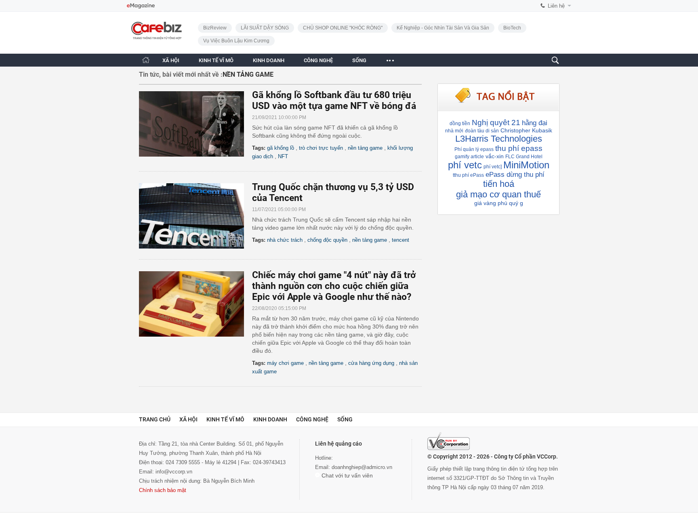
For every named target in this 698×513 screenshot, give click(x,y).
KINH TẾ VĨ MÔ (216, 60)
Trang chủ (154, 419)
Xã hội (188, 419)
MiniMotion (526, 164)
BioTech (512, 28)
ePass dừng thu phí (515, 174)
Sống (345, 419)
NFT (283, 156)
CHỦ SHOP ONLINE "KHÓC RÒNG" (343, 28)
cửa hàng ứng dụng (371, 363)
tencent (400, 240)
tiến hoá (498, 184)
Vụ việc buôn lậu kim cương (236, 41)
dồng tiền (460, 123)
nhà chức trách (285, 240)
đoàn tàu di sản (482, 131)
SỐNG (359, 60)
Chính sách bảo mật (162, 490)
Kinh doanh (270, 419)
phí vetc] (493, 167)
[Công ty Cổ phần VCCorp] (448, 441)
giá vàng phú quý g (498, 203)
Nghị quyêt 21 (496, 122)
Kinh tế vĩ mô (225, 419)
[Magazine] (141, 5)
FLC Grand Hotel (523, 156)
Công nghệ (312, 419)
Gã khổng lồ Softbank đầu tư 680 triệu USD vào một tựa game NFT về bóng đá (334, 100)
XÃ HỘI (170, 60)
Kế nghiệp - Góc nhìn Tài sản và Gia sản (443, 28)
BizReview (215, 28)
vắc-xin (495, 156)
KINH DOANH (268, 60)
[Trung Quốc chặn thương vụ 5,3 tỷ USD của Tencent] (195, 216)
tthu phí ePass (468, 175)
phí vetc (465, 164)
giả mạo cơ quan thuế (498, 194)
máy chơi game (285, 363)
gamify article (469, 156)
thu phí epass (518, 148)
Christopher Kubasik (526, 130)
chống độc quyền (327, 240)
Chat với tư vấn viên (346, 475)
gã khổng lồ (280, 148)
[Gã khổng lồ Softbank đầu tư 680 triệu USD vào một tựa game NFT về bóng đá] (195, 124)
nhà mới (454, 131)
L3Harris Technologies (498, 139)
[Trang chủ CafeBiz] (145, 60)
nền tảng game (365, 148)
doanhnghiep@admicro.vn (362, 467)
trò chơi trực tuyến (321, 148)
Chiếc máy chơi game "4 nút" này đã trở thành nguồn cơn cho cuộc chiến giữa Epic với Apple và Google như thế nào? (334, 286)
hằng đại (534, 123)
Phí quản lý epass (474, 149)
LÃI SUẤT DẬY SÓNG (265, 28)
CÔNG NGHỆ (318, 60)
